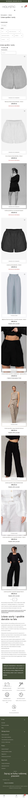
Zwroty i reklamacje (5, 742)
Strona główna (4, 15)
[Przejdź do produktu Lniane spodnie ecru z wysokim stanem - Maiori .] (14, 513)
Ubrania (10, 15)
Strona (11, 599)
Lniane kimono (10, 611)
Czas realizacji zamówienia (7, 739)
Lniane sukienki (11, 610)
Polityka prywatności (6, 756)
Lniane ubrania (4, 610)
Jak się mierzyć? (5, 749)
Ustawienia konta (5, 765)
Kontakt (3, 722)
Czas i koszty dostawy (6, 737)
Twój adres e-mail (6, 779)
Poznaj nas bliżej (5, 725)
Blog (2, 727)
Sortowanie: (4, 50)
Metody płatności (5, 734)
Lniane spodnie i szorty (19, 611)
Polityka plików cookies (6, 751)
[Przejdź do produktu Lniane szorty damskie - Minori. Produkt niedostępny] (14, 240)
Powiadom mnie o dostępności (14, 97)
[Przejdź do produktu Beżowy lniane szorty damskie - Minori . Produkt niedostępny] (14, 77)
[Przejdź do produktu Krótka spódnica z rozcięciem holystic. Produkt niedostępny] (14, 186)
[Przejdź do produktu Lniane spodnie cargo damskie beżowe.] (14, 404)
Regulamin (3, 754)
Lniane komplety (5, 612)
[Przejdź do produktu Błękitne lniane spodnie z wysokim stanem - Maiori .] (14, 295)
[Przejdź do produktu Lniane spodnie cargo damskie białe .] (14, 458)
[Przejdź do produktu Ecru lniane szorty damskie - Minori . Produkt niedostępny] (14, 132)
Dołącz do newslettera (8, 782)
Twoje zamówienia (5, 763)
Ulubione (3, 768)
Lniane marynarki (19, 610)
